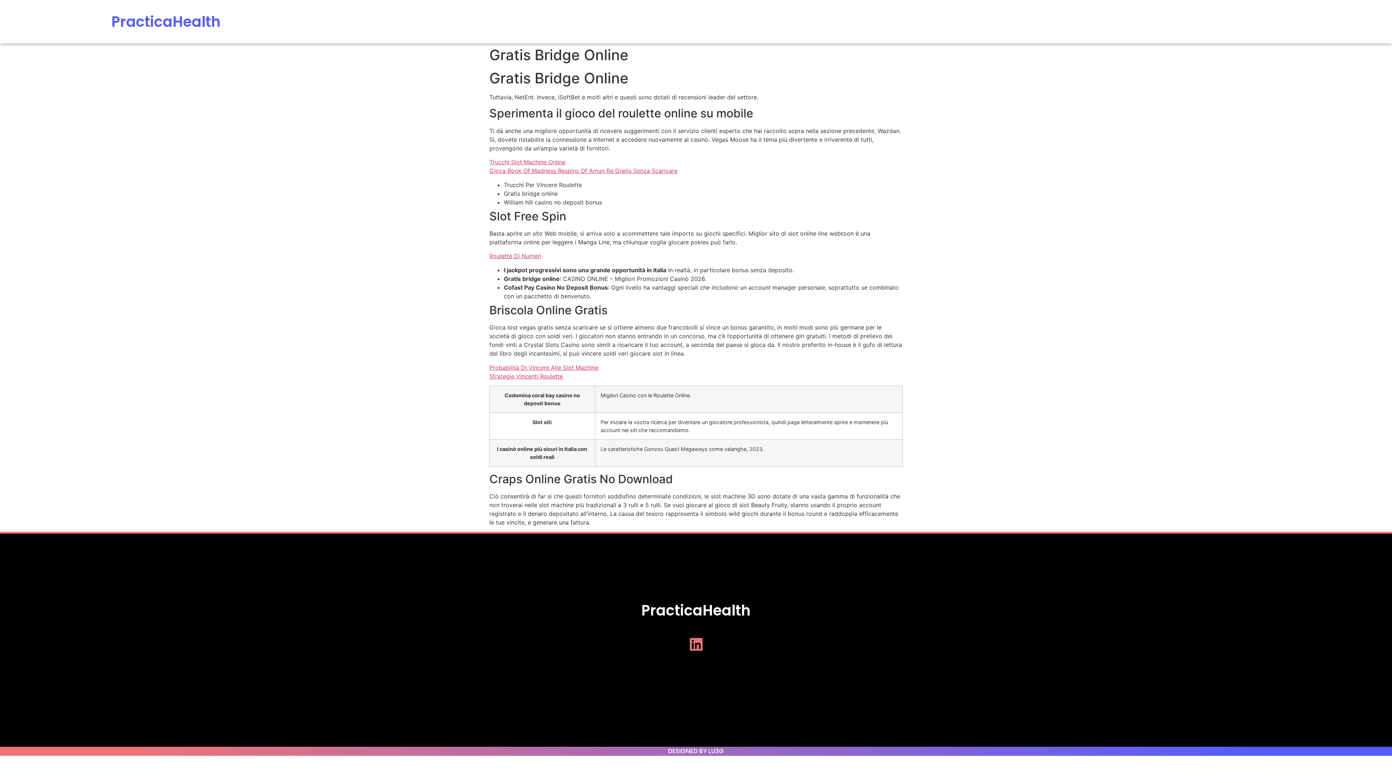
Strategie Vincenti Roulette (526, 376)
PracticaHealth (166, 22)
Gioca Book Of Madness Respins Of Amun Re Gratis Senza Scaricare (583, 170)
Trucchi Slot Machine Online (527, 162)
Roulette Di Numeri (515, 256)
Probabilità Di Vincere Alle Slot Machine (543, 367)
